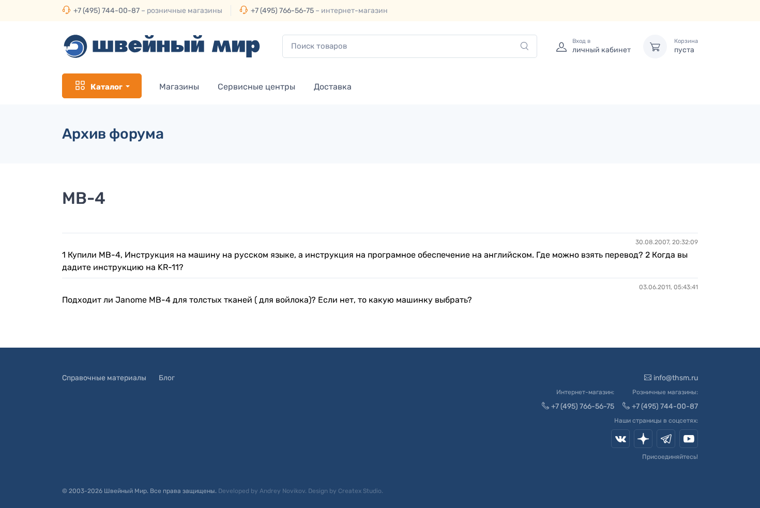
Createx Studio (360, 491)
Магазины (179, 87)
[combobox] (409, 46)
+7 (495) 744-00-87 (106, 10)
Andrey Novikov (282, 491)
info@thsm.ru (675, 377)
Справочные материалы (104, 377)
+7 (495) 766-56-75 (282, 10)
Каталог (106, 87)
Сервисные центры (256, 87)
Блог (167, 377)
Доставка (333, 87)
